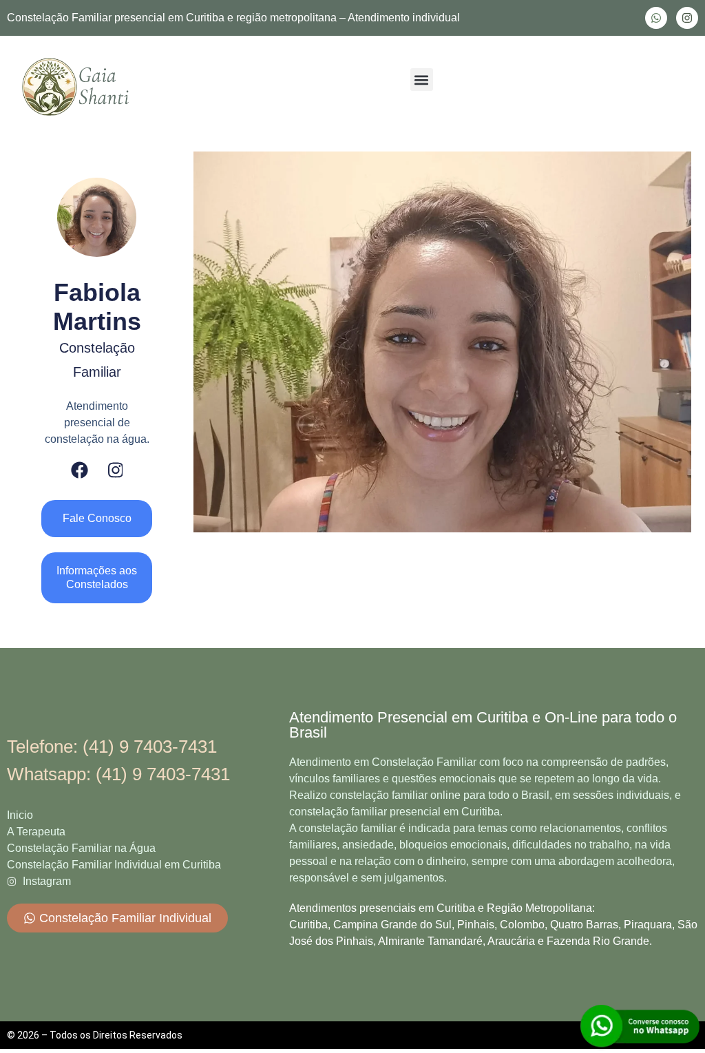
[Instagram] (687, 18)
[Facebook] (79, 470)
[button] (421, 79)
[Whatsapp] (656, 18)
